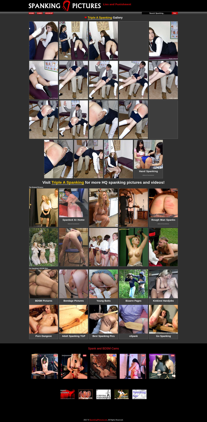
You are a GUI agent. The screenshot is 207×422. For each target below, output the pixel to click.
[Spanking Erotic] (85, 394)
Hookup (49, 13)
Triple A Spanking (100, 17)
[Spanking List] (139, 394)
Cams (39, 13)
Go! (174, 13)
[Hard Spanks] (67, 394)
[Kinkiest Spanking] (121, 394)
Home (31, 13)
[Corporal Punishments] (103, 394)
